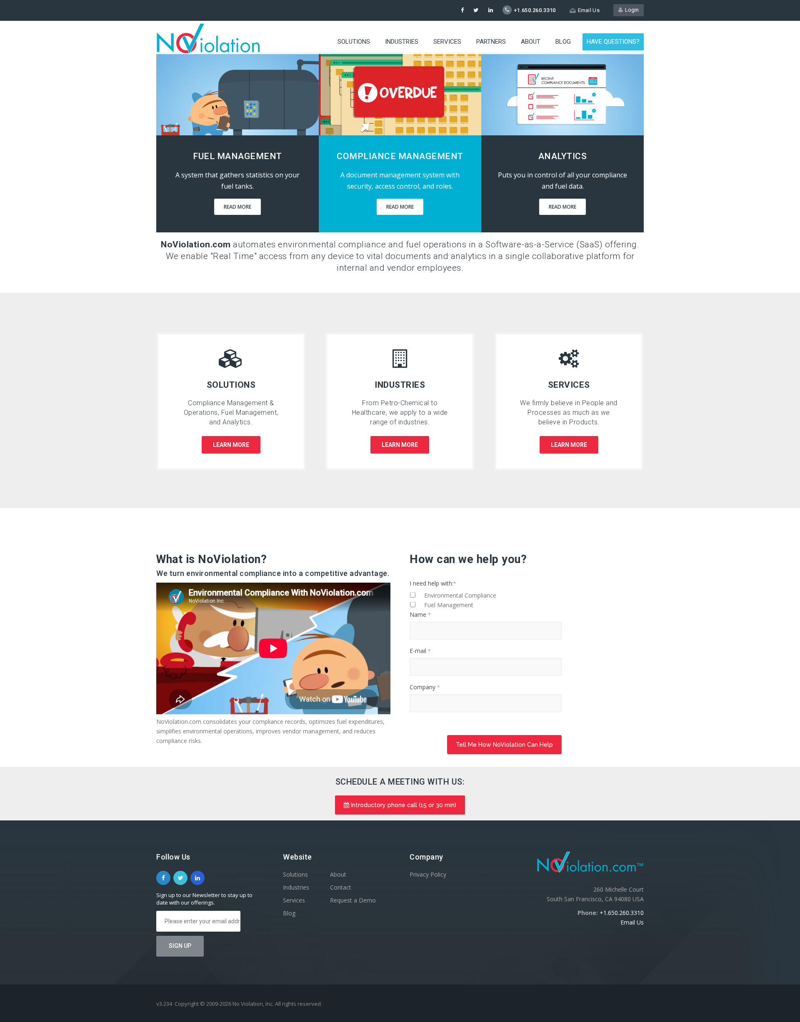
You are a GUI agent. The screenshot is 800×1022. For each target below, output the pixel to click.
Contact (340, 887)
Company (425, 687)
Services (447, 41)
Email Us (632, 922)
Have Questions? (613, 41)
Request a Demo (353, 900)
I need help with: (433, 583)
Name (420, 614)
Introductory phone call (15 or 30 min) (402, 805)
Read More (237, 206)
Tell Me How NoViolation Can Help (504, 744)
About (530, 41)
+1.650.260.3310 (622, 913)
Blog (563, 41)
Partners (491, 41)
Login (630, 10)
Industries (401, 41)
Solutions (354, 41)
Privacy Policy (428, 874)
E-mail (420, 651)
